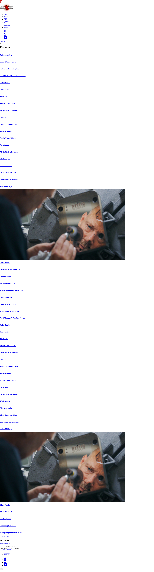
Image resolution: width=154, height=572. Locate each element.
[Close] (1, 569)
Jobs (5, 22)
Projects (6, 16)
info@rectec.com (5, 543)
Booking (6, 21)
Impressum (7, 25)
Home (5, 14)
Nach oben (5, 536)
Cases (5, 18)
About (5, 19)
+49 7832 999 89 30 (5, 550)
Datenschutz (7, 27)
